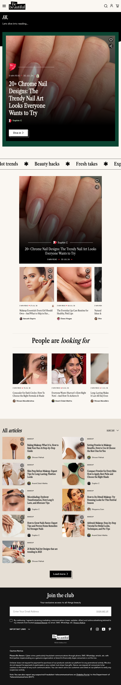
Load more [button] (59, 573)
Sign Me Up (102, 611)
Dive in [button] (17, 132)
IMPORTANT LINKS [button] (18, 629)
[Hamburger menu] (4, 6)
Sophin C (17, 120)
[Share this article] (50, 276)
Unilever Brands (40, 623)
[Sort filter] (117, 430)
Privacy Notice (79, 623)
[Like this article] (50, 270)
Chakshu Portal (82, 674)
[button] (111, 39)
